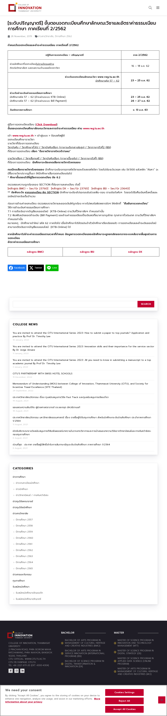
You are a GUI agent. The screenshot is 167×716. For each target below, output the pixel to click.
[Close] (161, 700)
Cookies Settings (124, 692)
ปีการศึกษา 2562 (63, 36)
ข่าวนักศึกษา (22, 489)
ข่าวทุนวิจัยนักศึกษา (22, 507)
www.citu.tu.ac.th (35, 658)
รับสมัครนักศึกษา (21, 587)
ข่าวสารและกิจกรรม (22, 574)
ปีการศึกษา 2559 (24, 531)
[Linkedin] (22, 671)
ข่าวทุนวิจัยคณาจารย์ (23, 501)
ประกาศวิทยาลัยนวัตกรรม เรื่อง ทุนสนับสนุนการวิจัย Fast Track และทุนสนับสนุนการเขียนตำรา (61, 397)
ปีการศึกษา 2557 (24, 519)
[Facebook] (10, 671)
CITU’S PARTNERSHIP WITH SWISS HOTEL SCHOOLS (42, 373)
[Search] (150, 7)
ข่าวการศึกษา (19, 477)
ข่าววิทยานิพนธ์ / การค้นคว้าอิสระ (32, 495)
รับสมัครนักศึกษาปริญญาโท (29, 593)
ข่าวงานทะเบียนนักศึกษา (27, 483)
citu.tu (32, 662)
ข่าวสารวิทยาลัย (45, 36)
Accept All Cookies (124, 709)
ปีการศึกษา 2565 (24, 568)
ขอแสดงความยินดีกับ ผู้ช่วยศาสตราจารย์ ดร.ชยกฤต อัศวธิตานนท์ (46, 407)
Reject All (124, 700)
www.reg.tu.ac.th (93, 128)
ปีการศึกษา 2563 (24, 556)
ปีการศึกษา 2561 (24, 544)
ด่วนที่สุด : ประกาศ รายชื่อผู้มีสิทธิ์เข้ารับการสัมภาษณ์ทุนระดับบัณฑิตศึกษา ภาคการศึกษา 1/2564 (61, 444)
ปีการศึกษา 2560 (24, 538)
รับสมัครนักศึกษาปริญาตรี (28, 599)
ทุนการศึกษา (19, 580)
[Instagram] (16, 671)
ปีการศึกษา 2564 (24, 562)
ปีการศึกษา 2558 (24, 525)
